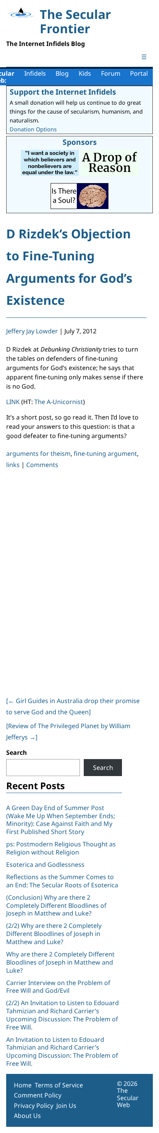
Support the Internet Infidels (63, 92)
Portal (139, 73)
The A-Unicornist (58, 401)
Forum (110, 73)
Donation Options (33, 129)
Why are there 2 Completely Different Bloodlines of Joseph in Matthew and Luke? (60, 962)
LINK (13, 401)
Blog (62, 73)
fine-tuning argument (105, 453)
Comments (42, 464)
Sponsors (80, 142)
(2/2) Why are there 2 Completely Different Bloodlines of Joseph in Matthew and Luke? (53, 933)
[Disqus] (76, 581)
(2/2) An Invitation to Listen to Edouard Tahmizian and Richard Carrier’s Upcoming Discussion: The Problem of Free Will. (62, 1015)
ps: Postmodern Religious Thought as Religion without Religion (61, 848)
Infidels (35, 73)
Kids (85, 73)
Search (16, 752)
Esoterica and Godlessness (45, 864)
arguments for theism (38, 453)
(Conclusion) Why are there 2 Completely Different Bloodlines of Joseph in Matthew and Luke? (56, 905)
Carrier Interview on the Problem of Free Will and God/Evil (58, 986)
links (13, 464)
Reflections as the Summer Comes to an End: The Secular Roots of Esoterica (62, 881)
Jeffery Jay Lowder (32, 331)
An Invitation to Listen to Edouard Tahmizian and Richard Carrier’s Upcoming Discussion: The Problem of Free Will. (62, 1051)
